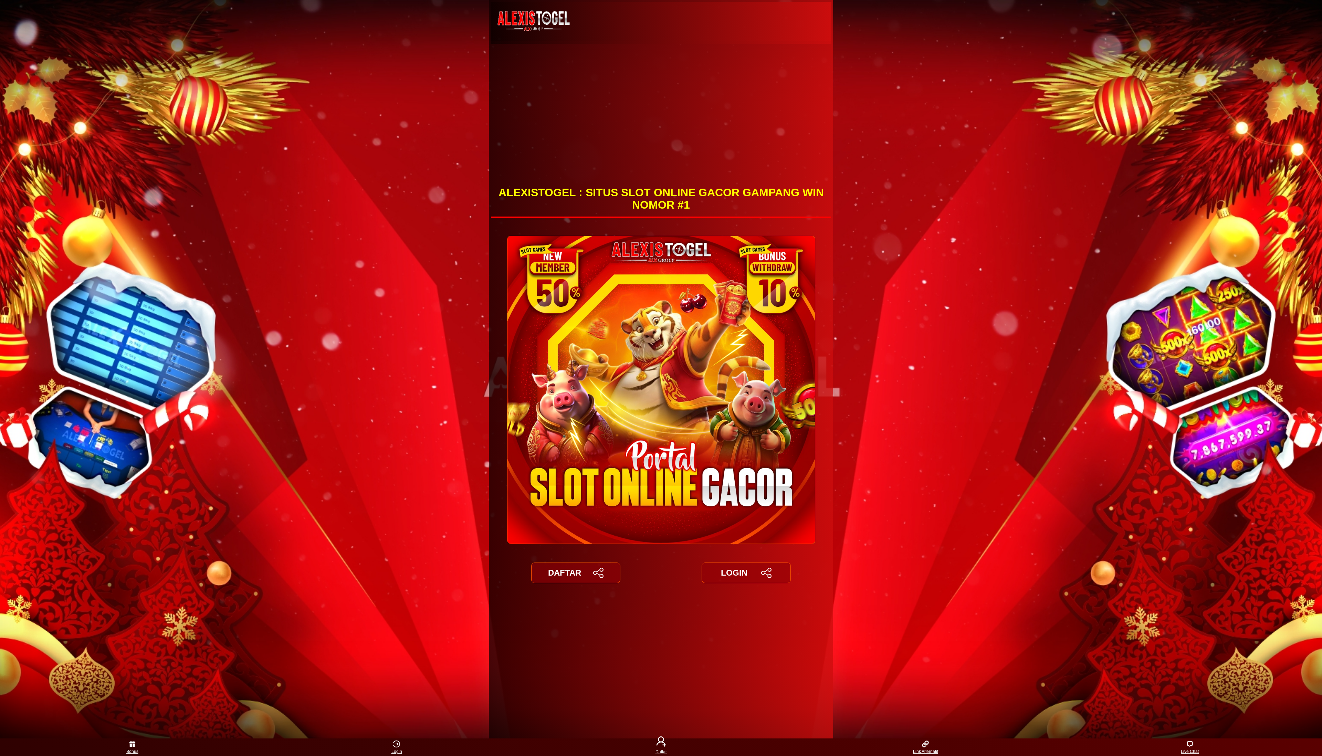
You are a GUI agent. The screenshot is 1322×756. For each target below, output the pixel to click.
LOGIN (734, 572)
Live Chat (1190, 751)
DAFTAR (564, 572)
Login (396, 751)
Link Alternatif (925, 751)
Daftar (661, 751)
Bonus (132, 751)
